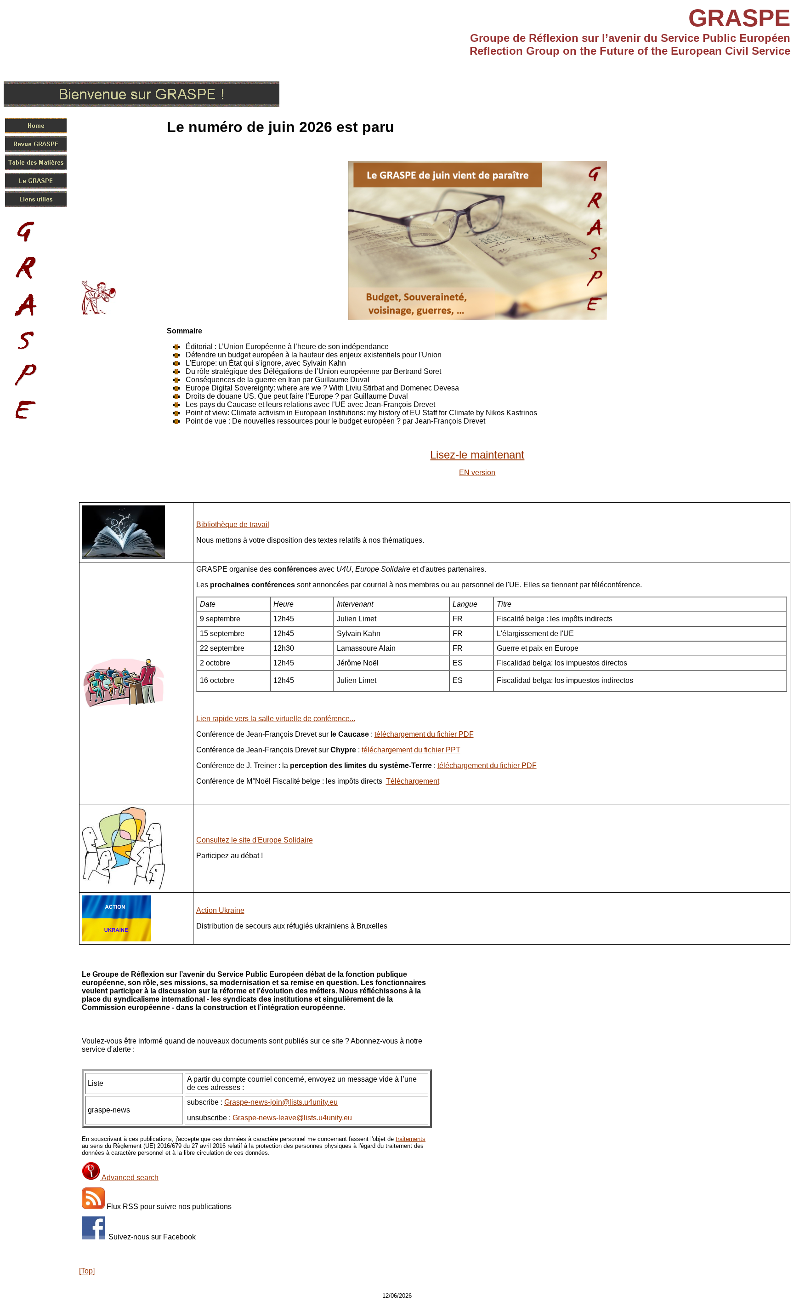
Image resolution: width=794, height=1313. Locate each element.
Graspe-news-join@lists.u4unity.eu (281, 1102)
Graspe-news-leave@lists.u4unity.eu (292, 1118)
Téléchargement (412, 781)
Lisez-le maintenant (477, 454)
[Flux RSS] (93, 1206)
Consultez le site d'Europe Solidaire (254, 840)
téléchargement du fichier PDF (424, 734)
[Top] (87, 1271)
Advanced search (129, 1177)
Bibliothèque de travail (232, 524)
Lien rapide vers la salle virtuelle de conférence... (275, 718)
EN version (477, 472)
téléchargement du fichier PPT (411, 750)
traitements (410, 1138)
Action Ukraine (220, 910)
